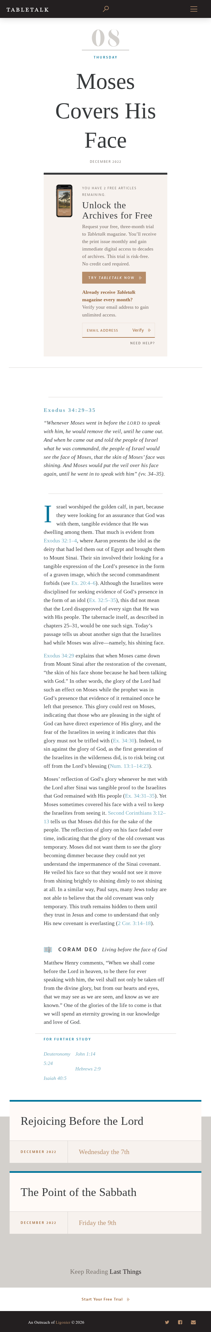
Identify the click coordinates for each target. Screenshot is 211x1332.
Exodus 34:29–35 (70, 410)
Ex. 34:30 (123, 740)
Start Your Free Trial (102, 1299)
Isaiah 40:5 (55, 1078)
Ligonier (63, 1322)
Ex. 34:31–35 (140, 796)
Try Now (111, 278)
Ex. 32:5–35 (102, 600)
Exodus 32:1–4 (60, 540)
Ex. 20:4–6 (83, 583)
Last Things (125, 1271)
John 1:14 (85, 1054)
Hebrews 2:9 (88, 1069)
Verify (138, 330)
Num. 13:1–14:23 (129, 766)
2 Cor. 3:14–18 (134, 923)
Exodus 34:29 (59, 655)
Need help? (142, 343)
